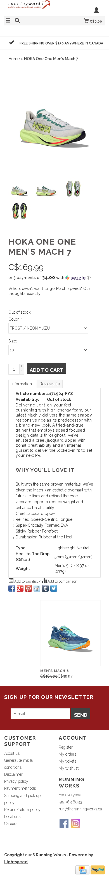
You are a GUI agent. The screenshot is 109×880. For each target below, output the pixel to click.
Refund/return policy (22, 809)
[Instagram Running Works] (75, 823)
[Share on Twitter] (53, 588)
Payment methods (20, 788)
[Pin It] (28, 588)
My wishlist (69, 768)
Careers (10, 823)
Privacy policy (16, 781)
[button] (54, 277)
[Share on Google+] (20, 588)
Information (21, 384)
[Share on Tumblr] (45, 588)
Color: (15, 319)
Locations (12, 816)
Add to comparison (62, 581)
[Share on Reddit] (37, 588)
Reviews (50, 384)
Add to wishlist (26, 581)
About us (12, 753)
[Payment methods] (82, 869)
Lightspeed (16, 862)
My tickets (67, 761)
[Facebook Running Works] (64, 823)
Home (14, 58)
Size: (13, 341)
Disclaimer (13, 774)
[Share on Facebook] (11, 588)
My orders (67, 754)
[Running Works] (29, 7)
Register (66, 747)
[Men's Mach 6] (70, 633)
